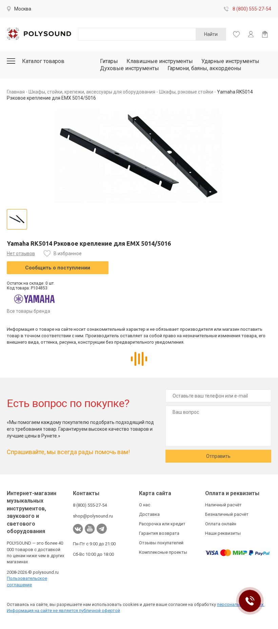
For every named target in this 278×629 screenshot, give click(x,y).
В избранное (68, 253)
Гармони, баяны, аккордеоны (204, 68)
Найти (211, 34)
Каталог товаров (43, 61)
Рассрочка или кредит (162, 523)
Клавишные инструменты (159, 61)
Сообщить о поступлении (57, 268)
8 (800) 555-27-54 (252, 9)
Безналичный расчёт (227, 514)
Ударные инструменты (230, 61)
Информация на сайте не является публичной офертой (63, 610)
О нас (144, 504)
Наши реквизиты (223, 533)
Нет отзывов (21, 253)
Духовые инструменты (129, 68)
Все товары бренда (28, 311)
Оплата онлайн (220, 523)
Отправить (218, 456)
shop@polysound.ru (93, 516)
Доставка (149, 514)
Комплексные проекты (163, 552)
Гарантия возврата (159, 533)
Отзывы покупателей (161, 542)
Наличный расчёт (223, 504)
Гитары (109, 61)
